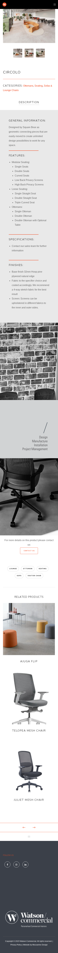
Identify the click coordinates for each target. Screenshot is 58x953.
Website (26, 945)
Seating (39, 85)
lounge (13, 569)
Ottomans (28, 85)
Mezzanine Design (40, 945)
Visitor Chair (34, 576)
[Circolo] (29, 836)
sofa (19, 576)
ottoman (27, 569)
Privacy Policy (16, 945)
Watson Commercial (28, 941)
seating (43, 569)
